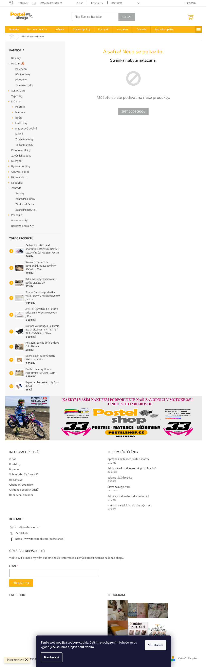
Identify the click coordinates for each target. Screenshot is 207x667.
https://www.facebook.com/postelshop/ (39, 539)
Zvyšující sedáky (21, 156)
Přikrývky (21, 80)
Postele (20, 107)
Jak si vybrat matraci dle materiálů (128, 496)
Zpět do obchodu (133, 111)
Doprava (116, 3)
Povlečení (21, 69)
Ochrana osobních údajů (23, 490)
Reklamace (16, 480)
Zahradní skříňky (25, 199)
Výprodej (16, 96)
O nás (79, 3)
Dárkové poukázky (22, 226)
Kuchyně (16, 161)
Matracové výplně (26, 129)
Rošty (18, 118)
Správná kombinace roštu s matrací (129, 459)
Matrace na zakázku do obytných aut (130, 506)
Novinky (16, 58)
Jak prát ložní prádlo (120, 478)
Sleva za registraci (119, 487)
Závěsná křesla (24, 204)
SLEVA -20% (18, 91)
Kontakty (97, 3)
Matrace (20, 112)
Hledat (127, 16)
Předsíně (16, 215)
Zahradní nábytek (25, 210)
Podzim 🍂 (17, 64)
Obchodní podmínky (21, 485)
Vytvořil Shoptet (188, 659)
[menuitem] (14, 29)
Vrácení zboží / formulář (23, 474)
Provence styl (19, 221)
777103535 (21, 533)
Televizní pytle (24, 85)
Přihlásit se (21, 583)
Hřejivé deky (23, 75)
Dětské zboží (19, 177)
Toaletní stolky (24, 139)
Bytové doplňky (20, 166)
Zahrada (16, 188)
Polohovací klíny (21, 150)
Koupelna (17, 183)
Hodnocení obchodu (21, 495)
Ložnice (16, 102)
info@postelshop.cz (27, 527)
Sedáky (19, 193)
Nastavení (51, 657)
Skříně (19, 134)
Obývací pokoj (20, 172)
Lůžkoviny (21, 123)
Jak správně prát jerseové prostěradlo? (132, 468)
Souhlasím (155, 645)
